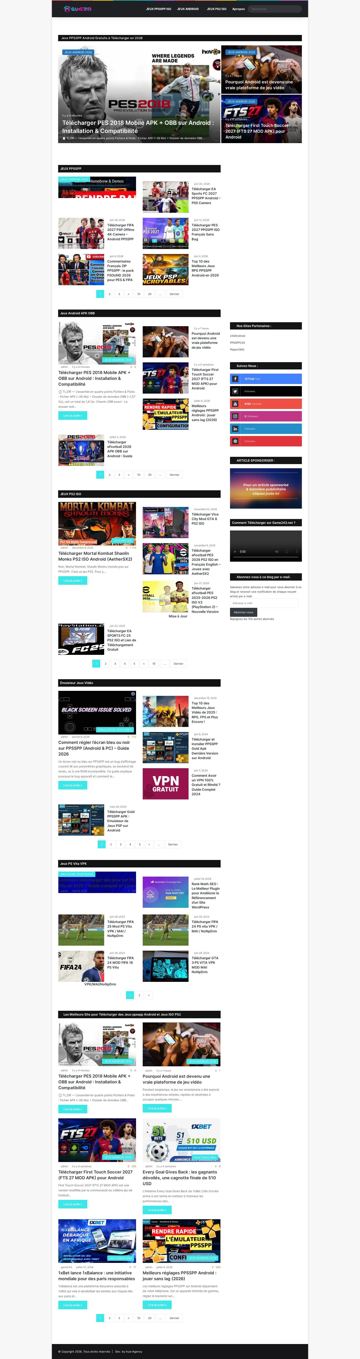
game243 (66, 1267)
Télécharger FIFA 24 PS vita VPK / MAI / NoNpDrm (205, 926)
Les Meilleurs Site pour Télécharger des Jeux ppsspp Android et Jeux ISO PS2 (122, 1014)
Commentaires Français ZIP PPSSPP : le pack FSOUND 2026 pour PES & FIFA (120, 270)
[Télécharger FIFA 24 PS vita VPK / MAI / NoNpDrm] (166, 930)
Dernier (174, 294)
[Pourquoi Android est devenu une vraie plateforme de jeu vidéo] (261, 69)
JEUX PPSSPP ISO (158, 9)
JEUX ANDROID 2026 (78, 52)
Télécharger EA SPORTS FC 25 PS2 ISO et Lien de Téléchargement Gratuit (121, 640)
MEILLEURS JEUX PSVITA (77, 874)
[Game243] (77, 8)
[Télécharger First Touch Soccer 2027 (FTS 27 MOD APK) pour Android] (261, 119)
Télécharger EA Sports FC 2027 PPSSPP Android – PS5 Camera (206, 196)
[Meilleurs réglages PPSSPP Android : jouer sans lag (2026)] (166, 414)
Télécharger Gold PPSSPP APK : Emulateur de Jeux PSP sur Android (121, 821)
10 (138, 294)
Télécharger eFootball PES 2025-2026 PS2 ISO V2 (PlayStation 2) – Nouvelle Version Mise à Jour (194, 602)
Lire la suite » (73, 415)
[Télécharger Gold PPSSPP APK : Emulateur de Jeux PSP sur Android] (81, 820)
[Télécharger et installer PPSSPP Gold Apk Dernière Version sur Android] (166, 747)
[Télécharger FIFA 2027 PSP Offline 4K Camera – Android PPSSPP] (81, 233)
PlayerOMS (237, 349)
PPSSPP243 (237, 342)
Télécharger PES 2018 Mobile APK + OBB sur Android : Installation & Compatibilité (94, 378)
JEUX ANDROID (188, 9)
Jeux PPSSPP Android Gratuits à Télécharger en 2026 (102, 38)
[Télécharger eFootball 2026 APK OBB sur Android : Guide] (81, 450)
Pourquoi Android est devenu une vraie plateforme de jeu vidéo (206, 340)
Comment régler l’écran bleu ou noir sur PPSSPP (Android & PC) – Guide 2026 (94, 748)
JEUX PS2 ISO (216, 9)
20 (149, 294)
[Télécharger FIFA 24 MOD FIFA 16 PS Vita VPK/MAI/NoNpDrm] (81, 966)
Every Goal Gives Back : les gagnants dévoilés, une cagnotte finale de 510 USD (180, 1177)
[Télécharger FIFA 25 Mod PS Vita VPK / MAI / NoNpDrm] (81, 930)
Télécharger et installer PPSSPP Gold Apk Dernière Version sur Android (205, 748)
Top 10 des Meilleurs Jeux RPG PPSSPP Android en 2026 (205, 268)
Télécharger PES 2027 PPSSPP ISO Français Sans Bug (206, 232)
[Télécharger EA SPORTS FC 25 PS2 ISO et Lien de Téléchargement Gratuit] (81, 639)
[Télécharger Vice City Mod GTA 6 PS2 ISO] (166, 522)
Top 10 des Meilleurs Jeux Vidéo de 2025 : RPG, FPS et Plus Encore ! (205, 712)
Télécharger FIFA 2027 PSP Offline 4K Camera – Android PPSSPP (120, 232)
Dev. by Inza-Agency (128, 1351)
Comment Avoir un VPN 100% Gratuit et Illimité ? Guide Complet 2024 (206, 784)
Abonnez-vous (243, 612)
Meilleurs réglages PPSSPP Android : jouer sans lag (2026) (205, 413)
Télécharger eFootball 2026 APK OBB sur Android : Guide (119, 449)
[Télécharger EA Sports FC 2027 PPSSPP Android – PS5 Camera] (166, 197)
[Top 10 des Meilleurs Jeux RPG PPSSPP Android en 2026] (166, 269)
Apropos (238, 9)
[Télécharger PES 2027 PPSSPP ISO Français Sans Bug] (166, 233)
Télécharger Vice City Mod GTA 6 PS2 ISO (205, 519)
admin (64, 195)
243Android (237, 335)
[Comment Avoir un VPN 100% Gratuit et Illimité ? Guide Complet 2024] (166, 783)
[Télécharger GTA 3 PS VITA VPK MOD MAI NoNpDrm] (166, 966)
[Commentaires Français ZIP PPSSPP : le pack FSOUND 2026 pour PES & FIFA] (81, 269)
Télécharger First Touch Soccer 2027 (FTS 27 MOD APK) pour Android (257, 131)
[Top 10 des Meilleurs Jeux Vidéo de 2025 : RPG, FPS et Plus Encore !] (166, 711)
